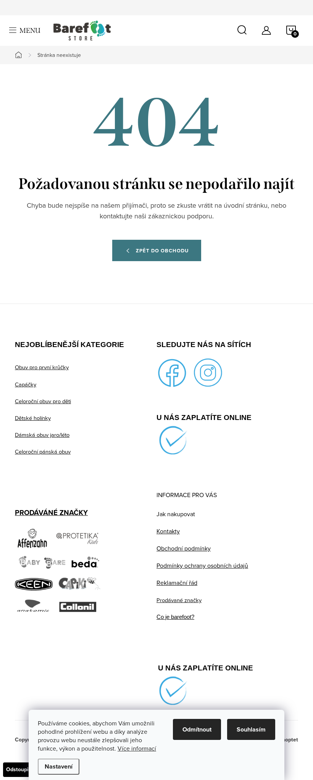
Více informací (137, 748)
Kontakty (168, 531)
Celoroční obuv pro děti (43, 401)
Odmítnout (196, 729)
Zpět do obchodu (162, 250)
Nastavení (59, 766)
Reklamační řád (176, 582)
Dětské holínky (33, 418)
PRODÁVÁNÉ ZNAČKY (51, 512)
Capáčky (25, 384)
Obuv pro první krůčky (42, 367)
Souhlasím (251, 729)
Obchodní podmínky (183, 548)
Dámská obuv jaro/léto (42, 435)
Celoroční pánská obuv (43, 451)
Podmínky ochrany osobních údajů (202, 565)
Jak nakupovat (175, 514)
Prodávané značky (179, 600)
